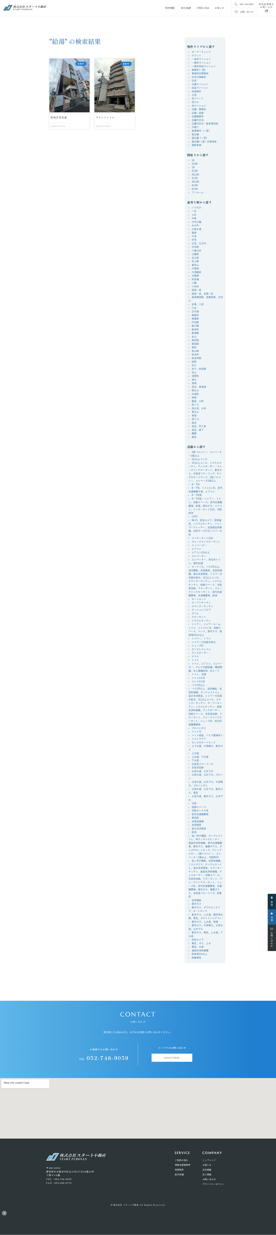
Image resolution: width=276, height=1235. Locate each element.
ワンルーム (197, 192)
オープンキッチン (201, 602)
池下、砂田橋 (199, 369)
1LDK (195, 164)
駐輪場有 (196, 957)
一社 (194, 211)
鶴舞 (194, 433)
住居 (194, 80)
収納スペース (199, 807)
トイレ (195, 660)
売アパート (197, 98)
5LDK (195, 189)
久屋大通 (196, 229)
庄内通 (195, 311)
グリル (195, 613)
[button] (266, 5)
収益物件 (196, 91)
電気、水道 (198, 947)
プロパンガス (199, 728)
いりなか (196, 207)
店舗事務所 (198, 116)
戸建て (195, 127)
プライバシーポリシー (213, 1184)
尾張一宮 (196, 290)
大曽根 (195, 268)
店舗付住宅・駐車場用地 (205, 123)
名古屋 (195, 258)
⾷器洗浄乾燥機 (200, 950)
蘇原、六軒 (198, 401)
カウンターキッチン (202, 606)
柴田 (194, 347)
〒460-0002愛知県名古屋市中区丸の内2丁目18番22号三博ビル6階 (70, 1171)
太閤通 (195, 275)
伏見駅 (195, 247)
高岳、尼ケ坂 (199, 426)
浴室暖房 (196, 825)
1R (193, 167)
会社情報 (206, 1169)
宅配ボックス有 (200, 810)
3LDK (195, 178)
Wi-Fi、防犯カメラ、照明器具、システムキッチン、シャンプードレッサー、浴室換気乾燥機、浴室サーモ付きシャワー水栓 (205, 527)
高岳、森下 (198, 430)
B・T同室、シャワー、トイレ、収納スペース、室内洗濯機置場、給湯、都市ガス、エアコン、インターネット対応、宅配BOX (205, 506)
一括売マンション (201, 59)
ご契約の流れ (202, 8)
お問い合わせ (209, 1179)
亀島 (194, 232)
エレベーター (199, 556)
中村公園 (196, 222)
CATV (195, 516)
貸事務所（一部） (201, 131)
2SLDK (195, 174)
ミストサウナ (199, 739)
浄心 (194, 372)
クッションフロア (201, 610)
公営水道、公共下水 (202, 771)
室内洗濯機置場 (200, 814)
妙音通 (195, 279)
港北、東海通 (199, 387)
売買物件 (179, 1169)
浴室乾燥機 (198, 821)
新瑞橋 (195, 333)
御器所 (195, 315)
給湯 (194, 832)
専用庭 (195, 818)
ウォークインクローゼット (206, 542)
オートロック (199, 599)
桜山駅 (195, 351)
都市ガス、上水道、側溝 (205, 922)
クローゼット (199, 617)
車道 (194, 415)
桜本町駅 (196, 358)
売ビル (195, 102)
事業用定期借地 (200, 73)
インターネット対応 (202, 538)
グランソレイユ (105, 117)
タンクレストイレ (201, 649)
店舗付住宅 (198, 120)
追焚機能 (196, 900)
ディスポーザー (200, 653)
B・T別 (195, 484)
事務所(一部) (199, 70)
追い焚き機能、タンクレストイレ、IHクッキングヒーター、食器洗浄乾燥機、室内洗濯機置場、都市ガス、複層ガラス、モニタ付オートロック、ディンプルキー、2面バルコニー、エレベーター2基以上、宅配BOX (205, 846)
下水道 (195, 760)
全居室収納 (198, 767)
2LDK (195, 171)
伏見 (194, 240)
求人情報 (206, 1174)
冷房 (194, 803)
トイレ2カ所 (198, 678)
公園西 (195, 254)
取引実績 (186, 8)
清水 (194, 379)
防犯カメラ (198, 939)
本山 (194, 336)
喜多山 (195, 265)
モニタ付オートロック (204, 742)
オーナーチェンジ (201, 52)
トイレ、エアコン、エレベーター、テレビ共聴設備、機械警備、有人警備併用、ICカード (205, 667)
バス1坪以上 (198, 685)
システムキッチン (201, 620)
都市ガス (196, 904)
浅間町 (195, 376)
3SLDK (195, 182)
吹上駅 (195, 261)
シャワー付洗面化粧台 (204, 642)
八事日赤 (196, 250)
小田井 (195, 286)
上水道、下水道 (200, 757)
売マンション (199, 106)
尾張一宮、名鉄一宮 (202, 293)
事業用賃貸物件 (182, 1164)
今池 (194, 236)
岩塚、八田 (198, 304)
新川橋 (195, 326)
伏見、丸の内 (199, 243)
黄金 (194, 437)
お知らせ (219, 8)
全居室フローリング (202, 764)
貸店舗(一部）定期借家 (204, 141)
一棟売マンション (201, 63)
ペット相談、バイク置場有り (207, 735)
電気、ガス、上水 (201, 943)
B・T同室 (197, 495)
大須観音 (196, 272)
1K (193, 160)
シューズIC (197, 645)
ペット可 (196, 731)
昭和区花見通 (59, 117)
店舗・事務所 (199, 109)
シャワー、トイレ (201, 638)
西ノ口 (195, 404)
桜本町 (195, 354)
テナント (196, 55)
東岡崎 (195, 344)
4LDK (195, 185)
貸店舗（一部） (200, 138)
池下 (194, 365)
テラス (195, 656)
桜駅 (194, 361)
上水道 (195, 753)
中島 (194, 218)
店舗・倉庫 (198, 113)
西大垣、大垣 (199, 408)
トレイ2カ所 (198, 681)
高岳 (194, 422)
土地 (194, 95)
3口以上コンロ (199, 459)
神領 (194, 397)
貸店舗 (195, 134)
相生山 (195, 390)
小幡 (194, 283)
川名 (194, 308)
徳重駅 (195, 318)
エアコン (196, 549)
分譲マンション (200, 84)
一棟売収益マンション (204, 66)
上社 (194, 215)
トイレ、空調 (199, 674)
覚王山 (195, 412)
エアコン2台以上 (201, 552)
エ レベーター (199, 545)
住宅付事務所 (199, 77)
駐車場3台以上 (199, 954)
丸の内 (195, 225)
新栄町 (195, 329)
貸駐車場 (196, 145)
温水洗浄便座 (199, 828)
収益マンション (200, 88)
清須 (194, 383)
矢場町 (195, 394)
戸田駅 (195, 322)
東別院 (195, 340)
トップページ (209, 1160)
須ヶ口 (195, 419)
